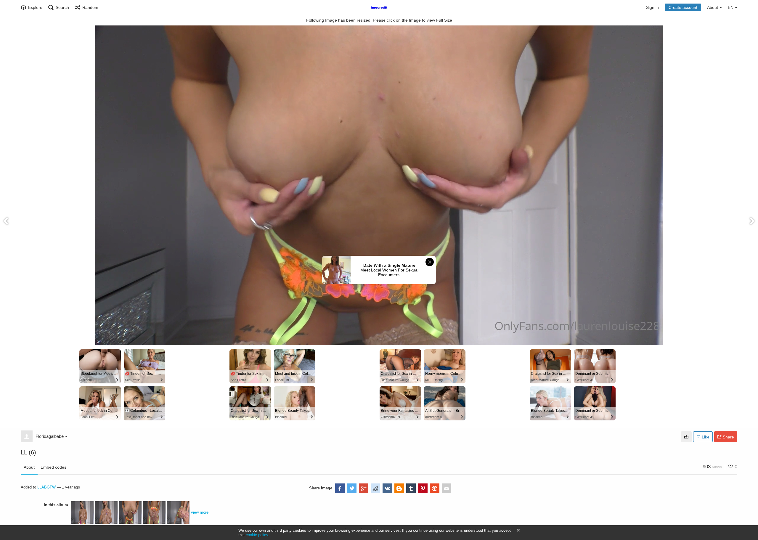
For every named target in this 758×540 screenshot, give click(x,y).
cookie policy (257, 535)
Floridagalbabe (50, 436)
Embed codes (53, 467)
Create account (683, 7)
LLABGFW (46, 487)
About (29, 467)
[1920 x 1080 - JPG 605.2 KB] (686, 436)
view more (199, 512)
